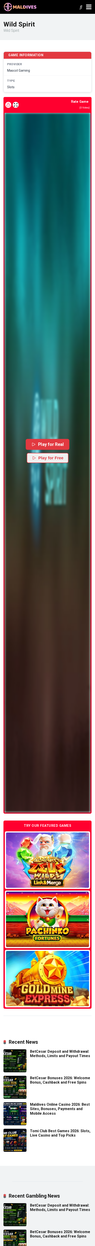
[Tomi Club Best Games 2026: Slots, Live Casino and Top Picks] (15, 1150)
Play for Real (51, 444)
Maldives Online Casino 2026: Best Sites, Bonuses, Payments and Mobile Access (60, 1108)
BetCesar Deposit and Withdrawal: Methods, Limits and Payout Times (60, 1053)
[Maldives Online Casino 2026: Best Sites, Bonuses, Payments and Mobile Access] (15, 1124)
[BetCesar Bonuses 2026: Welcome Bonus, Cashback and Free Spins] (15, 1097)
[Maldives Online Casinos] (20, 6)
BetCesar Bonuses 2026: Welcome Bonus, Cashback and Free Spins (60, 1080)
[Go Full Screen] (16, 105)
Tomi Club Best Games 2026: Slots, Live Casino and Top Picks (60, 1133)
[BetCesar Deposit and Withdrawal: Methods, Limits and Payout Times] (15, 1071)
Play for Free (50, 458)
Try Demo (47, 860)
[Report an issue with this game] (8, 105)
